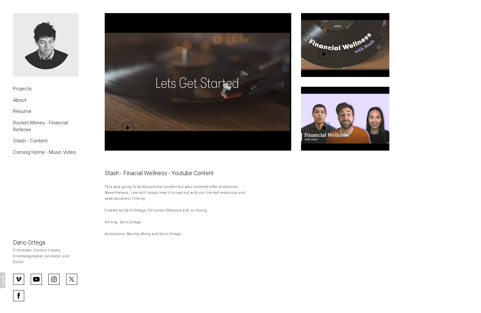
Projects (22, 89)
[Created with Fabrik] (2, 280)
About (19, 100)
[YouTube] (36, 279)
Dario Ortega (29, 242)
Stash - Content (30, 141)
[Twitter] (71, 279)
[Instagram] (54, 279)
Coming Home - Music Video (44, 152)
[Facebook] (18, 295)
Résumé (22, 111)
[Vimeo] (18, 279)
